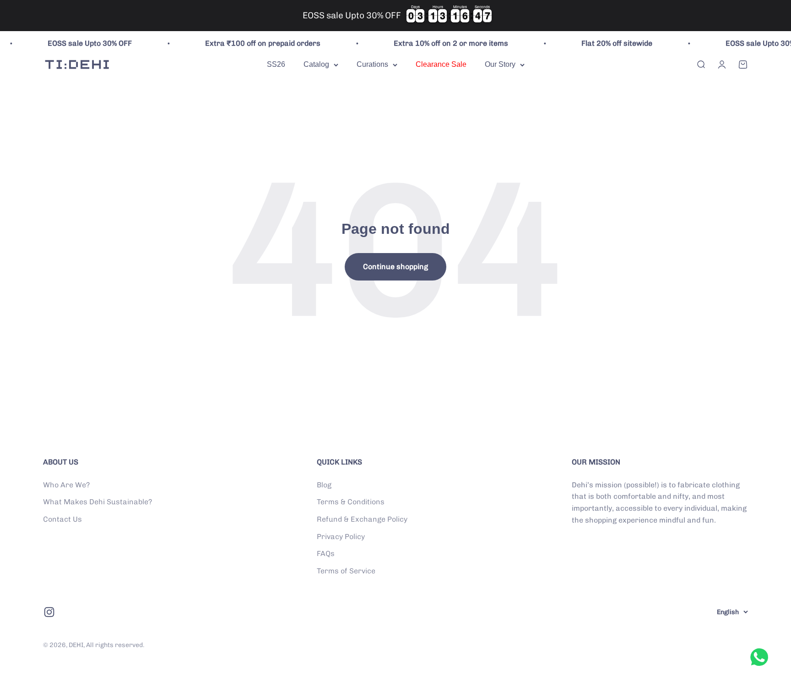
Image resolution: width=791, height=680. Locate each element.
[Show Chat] (761, 657)
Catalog (316, 64)
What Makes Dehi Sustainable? (97, 501)
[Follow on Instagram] (49, 612)
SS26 (276, 64)
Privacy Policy (341, 536)
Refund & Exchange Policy (362, 519)
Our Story (500, 64)
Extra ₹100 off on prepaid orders (251, 43)
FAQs (326, 553)
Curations (372, 64)
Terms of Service (346, 571)
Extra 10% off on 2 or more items (439, 43)
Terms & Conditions (351, 501)
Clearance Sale (441, 64)
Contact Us (62, 519)
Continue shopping (395, 266)
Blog (324, 484)
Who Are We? (66, 484)
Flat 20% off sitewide (604, 43)
